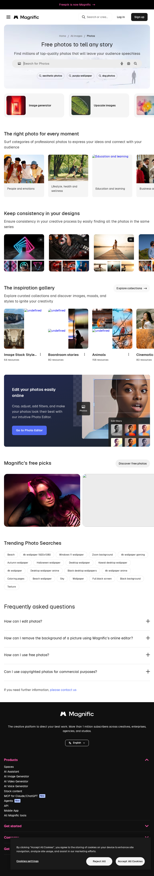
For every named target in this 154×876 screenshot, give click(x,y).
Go (13, 519)
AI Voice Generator (16, 786)
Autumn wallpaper (17, 562)
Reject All (99, 861)
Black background (130, 578)
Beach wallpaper (42, 578)
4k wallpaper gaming (133, 554)
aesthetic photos (52, 75)
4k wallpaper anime (116, 570)
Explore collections (129, 288)
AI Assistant (11, 771)
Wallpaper (78, 578)
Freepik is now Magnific (75, 4)
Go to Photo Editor (29, 430)
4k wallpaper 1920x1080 (37, 554)
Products (11, 760)
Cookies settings (27, 861)
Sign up (139, 17)
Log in (121, 17)
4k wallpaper (14, 570)
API (6, 806)
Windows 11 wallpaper (71, 554)
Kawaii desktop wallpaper (112, 562)
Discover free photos (133, 463)
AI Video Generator (16, 781)
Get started (12, 826)
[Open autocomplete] (17, 63)
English (77, 742)
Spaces (9, 767)
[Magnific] (77, 715)
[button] (77, 743)
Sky (62, 578)
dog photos (108, 75)
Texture (11, 586)
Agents (12, 801)
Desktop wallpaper (79, 562)
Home (62, 36)
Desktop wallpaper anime (44, 570)
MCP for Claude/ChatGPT (24, 796)
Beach (11, 554)
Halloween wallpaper (49, 562)
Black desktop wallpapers (82, 570)
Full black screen (102, 578)
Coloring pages (15, 578)
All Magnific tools (15, 815)
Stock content (13, 791)
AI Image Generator (16, 776)
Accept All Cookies (130, 861)
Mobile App (11, 810)
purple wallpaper (82, 75)
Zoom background (102, 554)
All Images (76, 36)
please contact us (63, 690)
